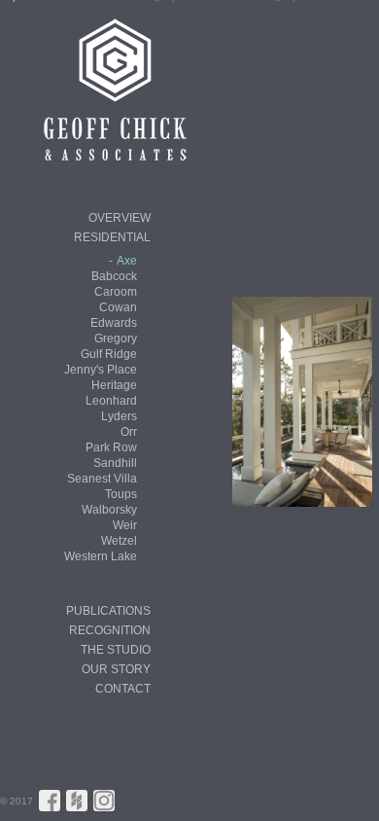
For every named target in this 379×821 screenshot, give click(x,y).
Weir (125, 525)
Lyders (119, 416)
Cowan (118, 307)
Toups (121, 494)
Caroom (115, 292)
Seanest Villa (102, 478)
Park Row (111, 447)
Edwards (113, 323)
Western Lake (100, 556)
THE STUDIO (116, 650)
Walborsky (109, 510)
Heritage (114, 385)
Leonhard (111, 401)
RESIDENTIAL (112, 237)
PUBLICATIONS (108, 611)
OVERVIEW (119, 218)
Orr (129, 432)
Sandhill (115, 463)
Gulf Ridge (109, 354)
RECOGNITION (110, 630)
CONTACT (123, 689)
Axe (127, 261)
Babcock (114, 276)
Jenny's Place (100, 369)
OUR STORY (116, 669)
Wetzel (119, 541)
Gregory (115, 338)
